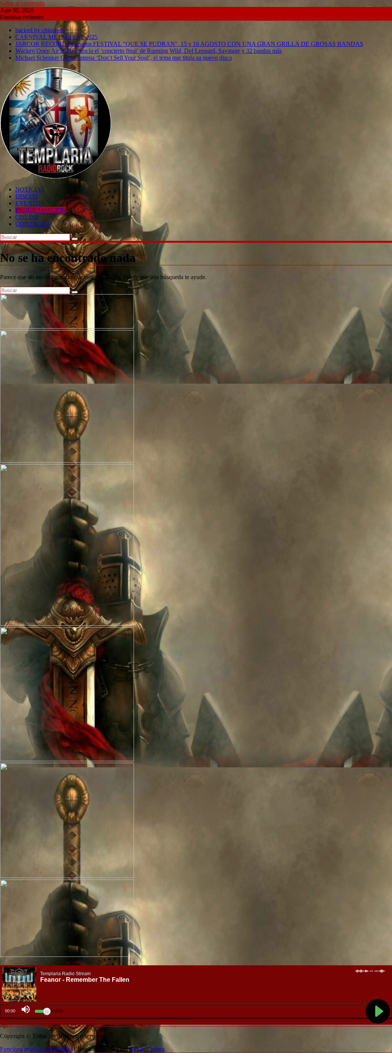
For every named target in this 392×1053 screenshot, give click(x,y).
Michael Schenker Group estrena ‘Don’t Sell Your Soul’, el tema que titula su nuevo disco (123, 57)
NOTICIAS (29, 189)
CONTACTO (32, 224)
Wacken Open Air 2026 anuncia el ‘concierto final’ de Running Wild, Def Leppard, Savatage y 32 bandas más (148, 50)
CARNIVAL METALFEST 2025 (56, 37)
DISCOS (26, 196)
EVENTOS (29, 203)
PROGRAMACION (40, 210)
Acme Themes (147, 1049)
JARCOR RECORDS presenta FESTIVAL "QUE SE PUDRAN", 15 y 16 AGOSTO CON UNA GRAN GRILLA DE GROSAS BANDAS (189, 44)
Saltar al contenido (22, 3)
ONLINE (27, 217)
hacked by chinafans (40, 30)
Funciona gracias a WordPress (36, 1049)
